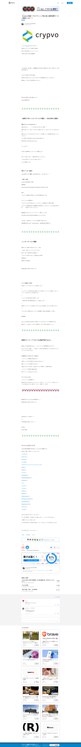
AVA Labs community (26, 498)
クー (22, 472)
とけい (23, 488)
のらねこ (23, 506)
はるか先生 (24, 459)
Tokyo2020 (24, 475)
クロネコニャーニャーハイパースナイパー (31, 464)
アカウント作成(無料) (54, 745)
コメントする (56, 621)
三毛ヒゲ (23, 456)
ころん (23, 485)
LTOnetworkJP (25, 501)
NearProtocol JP (25, 504)
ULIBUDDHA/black (26, 477)
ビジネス (23, 14)
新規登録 (69, 3)
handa (23, 469)
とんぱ (23, 509)
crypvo (27, 45)
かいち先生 (24, 462)
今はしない (45, 745)
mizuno (23, 493)
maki (23, 467)
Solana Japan (25, 496)
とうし (23, 483)
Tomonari (24, 480)
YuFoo (23, 491)
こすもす (23, 454)
